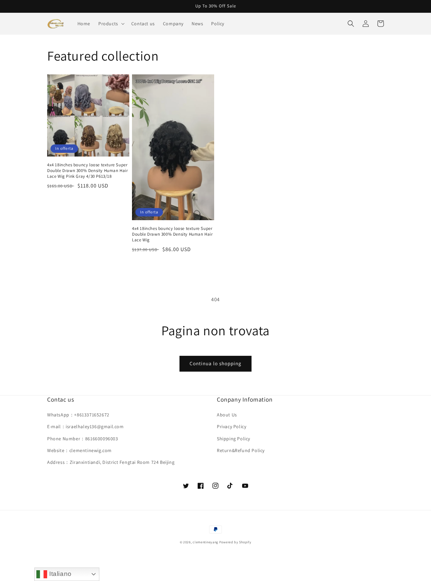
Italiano (59, 573)
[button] (110, 23)
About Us (227, 415)
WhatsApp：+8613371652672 (78, 415)
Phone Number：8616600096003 (82, 439)
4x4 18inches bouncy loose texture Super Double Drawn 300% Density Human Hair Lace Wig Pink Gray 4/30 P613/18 (87, 170)
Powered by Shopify (235, 542)
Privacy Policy (231, 426)
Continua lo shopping (215, 363)
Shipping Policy (233, 439)
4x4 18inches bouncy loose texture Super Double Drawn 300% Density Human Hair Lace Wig (172, 234)
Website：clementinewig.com (79, 450)
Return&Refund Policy (241, 450)
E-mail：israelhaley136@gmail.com (85, 426)
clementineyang (205, 542)
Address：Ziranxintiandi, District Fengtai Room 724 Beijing (110, 462)
